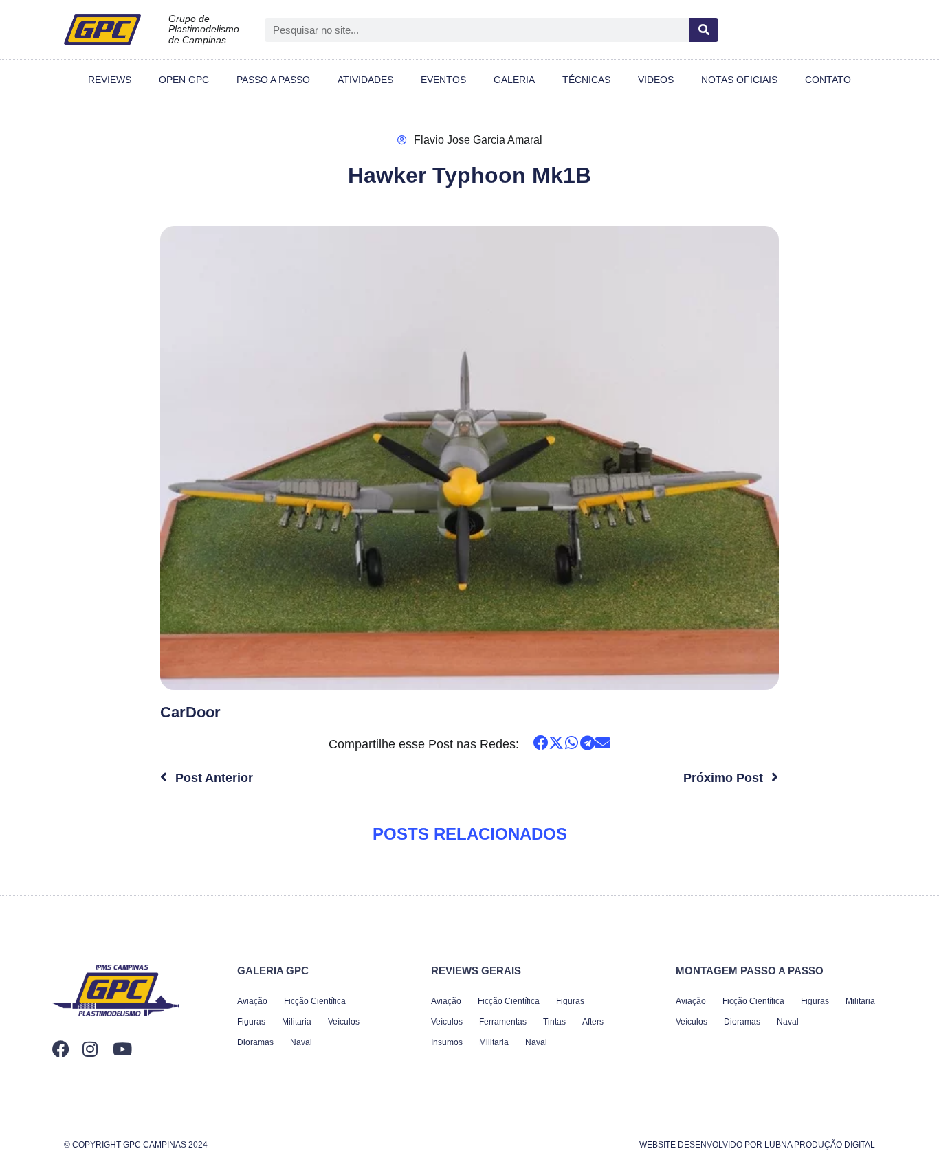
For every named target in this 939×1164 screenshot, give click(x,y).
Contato (828, 79)
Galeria (514, 79)
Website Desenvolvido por (757, 1145)
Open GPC (184, 79)
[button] (541, 743)
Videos (656, 79)
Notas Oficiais (739, 79)
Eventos (443, 79)
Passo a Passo (273, 79)
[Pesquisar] (703, 30)
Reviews (109, 79)
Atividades (365, 79)
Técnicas (586, 79)
